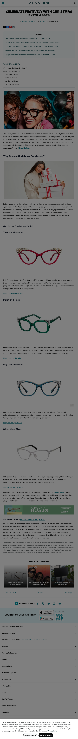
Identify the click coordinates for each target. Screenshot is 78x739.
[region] (39, 729)
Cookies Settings (30, 735)
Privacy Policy (52, 731)
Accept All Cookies (46, 735)
